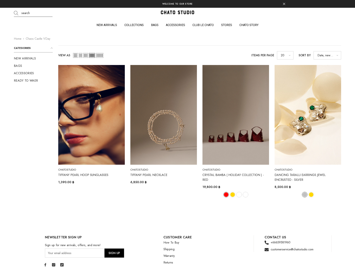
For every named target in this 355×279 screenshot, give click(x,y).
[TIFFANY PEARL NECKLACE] (163, 115)
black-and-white (245, 194)
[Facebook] (45, 265)
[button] (75, 55)
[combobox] (37, 13)
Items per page (262, 55)
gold (232, 194)
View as (64, 55)
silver (304, 194)
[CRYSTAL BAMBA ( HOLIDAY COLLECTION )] (235, 115)
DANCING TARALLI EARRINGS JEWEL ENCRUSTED (300, 177)
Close (284, 4)
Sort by (305, 55)
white (239, 194)
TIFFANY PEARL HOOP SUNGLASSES (83, 175)
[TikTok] (62, 265)
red (226, 194)
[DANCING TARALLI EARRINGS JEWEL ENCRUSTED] (308, 115)
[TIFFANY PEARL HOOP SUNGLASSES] (91, 115)
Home (17, 39)
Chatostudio (67, 170)
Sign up (114, 253)
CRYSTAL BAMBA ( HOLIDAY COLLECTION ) (233, 177)
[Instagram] (53, 265)
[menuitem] (33, 58)
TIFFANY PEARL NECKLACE (148, 175)
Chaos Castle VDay (38, 39)
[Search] (33, 13)
